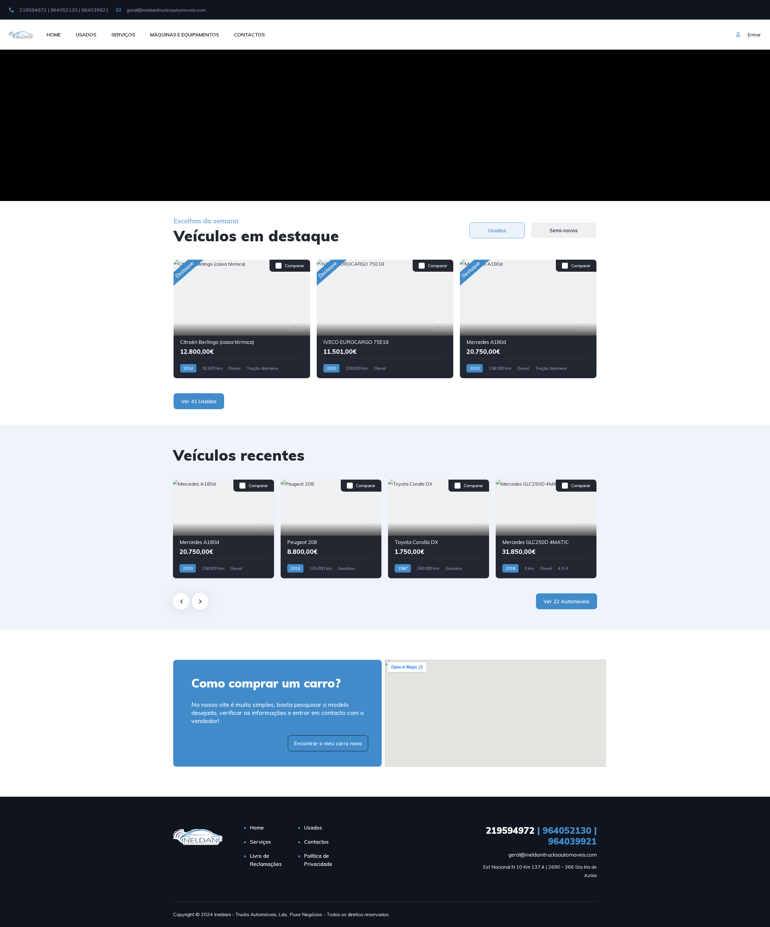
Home (257, 827)
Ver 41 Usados (199, 401)
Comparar (294, 265)
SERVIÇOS (123, 35)
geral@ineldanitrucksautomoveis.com (165, 10)
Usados (313, 827)
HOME (54, 35)
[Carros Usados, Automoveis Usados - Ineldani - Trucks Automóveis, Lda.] (21, 35)
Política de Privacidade (318, 860)
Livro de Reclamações (266, 860)
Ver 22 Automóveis (567, 601)
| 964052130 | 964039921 (541, 836)
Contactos (316, 842)
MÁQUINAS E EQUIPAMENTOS (184, 35)
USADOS (86, 35)
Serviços (260, 842)
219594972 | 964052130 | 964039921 (63, 10)
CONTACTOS (249, 35)
